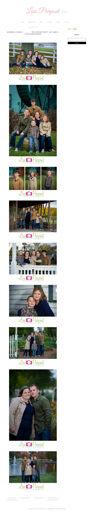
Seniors (58, 22)
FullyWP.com (62, 508)
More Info (67, 22)
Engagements (32, 22)
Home (22, 22)
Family (41, 22)
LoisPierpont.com (51, 508)
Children (49, 22)
